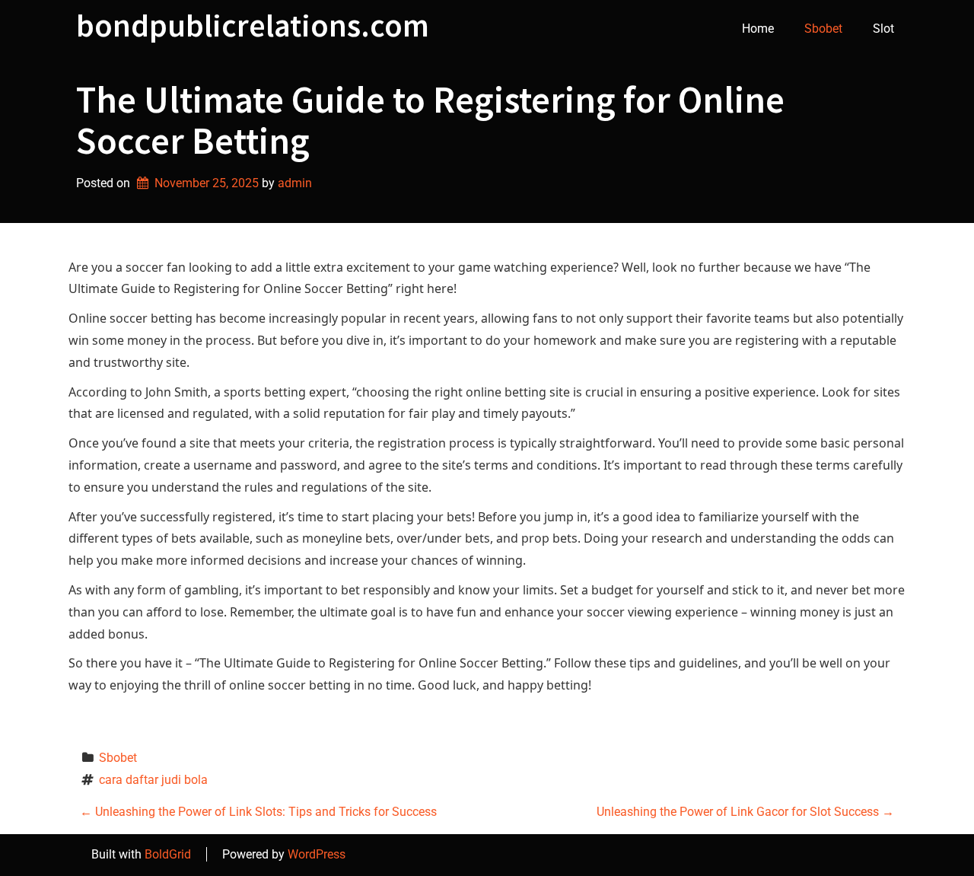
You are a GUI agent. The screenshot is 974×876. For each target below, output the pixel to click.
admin (295, 183)
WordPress (316, 854)
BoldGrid (168, 854)
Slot (883, 28)
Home (758, 28)
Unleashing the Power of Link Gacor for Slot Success (745, 811)
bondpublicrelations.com (252, 25)
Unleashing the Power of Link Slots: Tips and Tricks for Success (258, 811)
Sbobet (823, 28)
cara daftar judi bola (153, 779)
